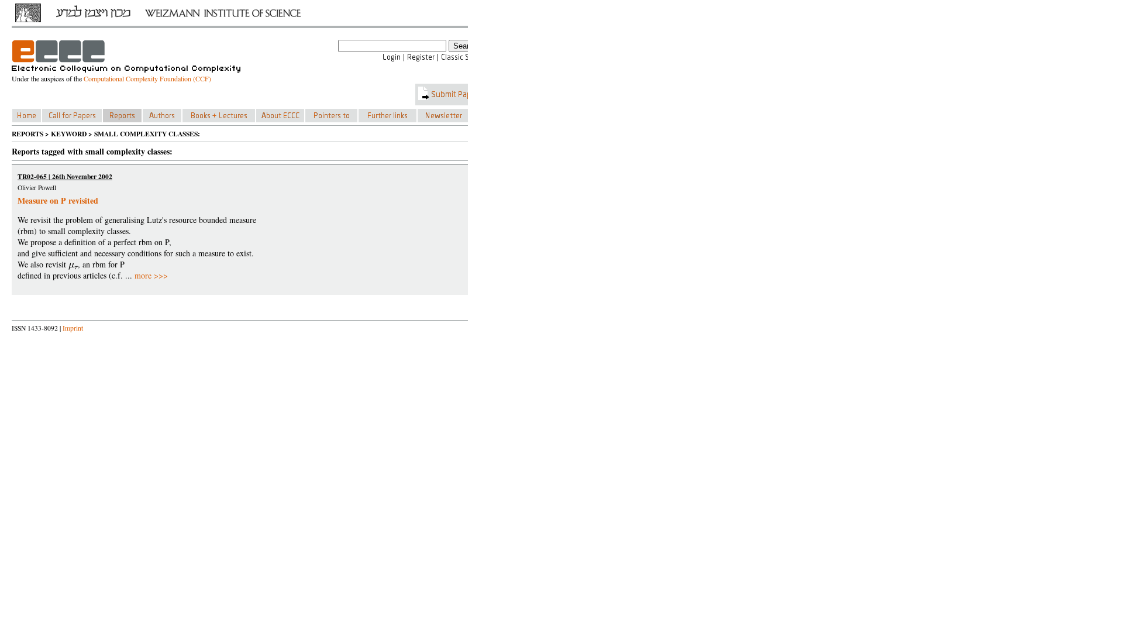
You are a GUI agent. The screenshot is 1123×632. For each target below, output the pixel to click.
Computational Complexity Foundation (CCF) (147, 78)
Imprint (73, 328)
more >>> (151, 275)
